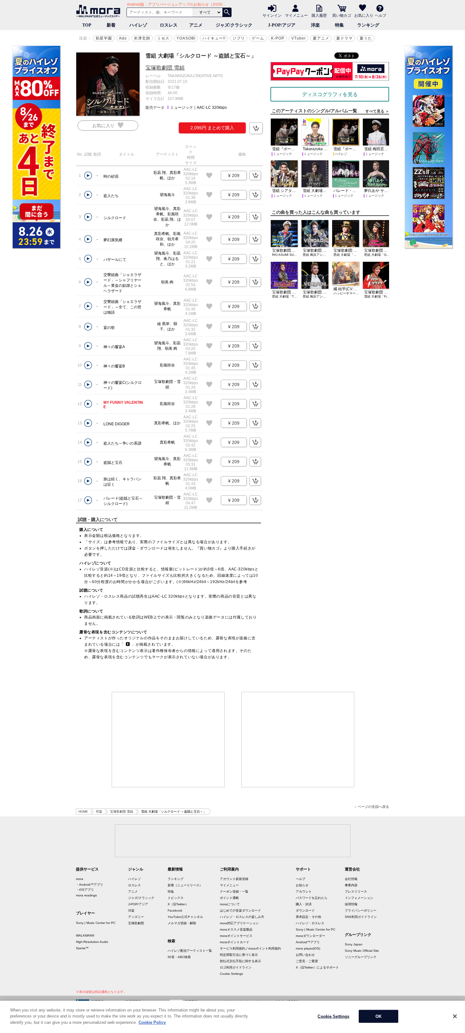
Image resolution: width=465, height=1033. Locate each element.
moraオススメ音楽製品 (236, 929)
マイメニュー (296, 15)
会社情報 (351, 879)
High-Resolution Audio (92, 942)
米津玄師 (142, 38)
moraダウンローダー (310, 936)
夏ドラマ (344, 38)
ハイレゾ (138, 25)
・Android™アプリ (89, 884)
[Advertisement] (168, 739)
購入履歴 (319, 15)
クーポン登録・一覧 (234, 891)
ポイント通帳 (229, 898)
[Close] (455, 1016)
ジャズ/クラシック (234, 25)
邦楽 (99, 811)
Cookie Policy (152, 1022)
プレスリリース (356, 891)
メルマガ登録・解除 (182, 923)
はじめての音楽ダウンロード (240, 910)
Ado (123, 38)
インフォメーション (359, 898)
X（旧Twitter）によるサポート (317, 967)
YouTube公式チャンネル (185, 917)
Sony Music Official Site (362, 950)
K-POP (277, 38)
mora (79, 879)
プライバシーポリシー (360, 910)
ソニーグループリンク (360, 957)
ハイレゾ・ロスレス (310, 923)
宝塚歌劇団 (136, 923)
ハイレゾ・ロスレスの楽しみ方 (242, 917)
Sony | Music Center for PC (95, 923)
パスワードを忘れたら (311, 898)
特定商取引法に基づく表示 (239, 954)
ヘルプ (380, 15)
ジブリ (238, 38)
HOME (83, 811)
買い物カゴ (341, 15)
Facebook (175, 910)
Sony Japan (354, 944)
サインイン (272, 15)
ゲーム (258, 38)
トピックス (175, 898)
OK (378, 1016)
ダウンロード (305, 910)
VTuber (298, 38)
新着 (111, 25)
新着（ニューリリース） (185, 885)
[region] (232, 1017)
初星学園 (104, 38)
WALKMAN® (85, 935)
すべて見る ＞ (377, 111)
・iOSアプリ (85, 889)
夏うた (366, 38)
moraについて (230, 904)
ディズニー (136, 917)
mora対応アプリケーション (239, 923)
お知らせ (302, 885)
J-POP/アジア (281, 25)
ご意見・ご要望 (307, 961)
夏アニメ (321, 38)
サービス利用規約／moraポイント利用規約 (250, 948)
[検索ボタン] (226, 12)
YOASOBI (186, 38)
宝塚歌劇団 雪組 (165, 68)
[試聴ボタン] (88, 176)
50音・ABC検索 (179, 957)
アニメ (195, 25)
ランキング (368, 25)
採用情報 (351, 904)
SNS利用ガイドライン (361, 917)
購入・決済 (304, 904)
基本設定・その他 (308, 917)
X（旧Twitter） (178, 904)
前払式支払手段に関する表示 (240, 961)
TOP (86, 25)
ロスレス (168, 25)
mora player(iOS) (308, 948)
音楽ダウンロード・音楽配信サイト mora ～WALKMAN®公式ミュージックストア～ (99, 11)
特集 (339, 25)
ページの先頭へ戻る (373, 807)
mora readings (86, 895)
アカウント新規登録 (234, 879)
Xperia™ (82, 948)
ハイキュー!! (214, 38)
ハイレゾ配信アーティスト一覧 (190, 950)
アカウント (304, 891)
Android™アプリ (308, 942)
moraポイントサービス (236, 936)
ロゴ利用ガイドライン (235, 967)
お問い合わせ (305, 954)
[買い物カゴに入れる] (256, 128)
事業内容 (351, 885)
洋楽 (315, 25)
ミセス (163, 38)
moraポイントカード (234, 942)
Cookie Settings (231, 973)
